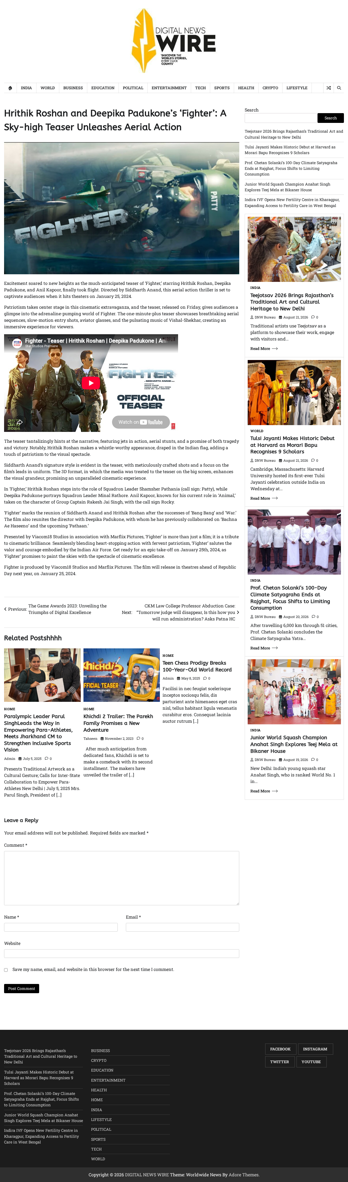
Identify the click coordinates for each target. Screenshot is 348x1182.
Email (133, 917)
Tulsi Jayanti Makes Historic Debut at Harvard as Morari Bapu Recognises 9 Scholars (292, 445)
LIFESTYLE (297, 87)
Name (11, 917)
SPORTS (222, 87)
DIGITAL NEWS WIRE (147, 1174)
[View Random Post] (329, 88)
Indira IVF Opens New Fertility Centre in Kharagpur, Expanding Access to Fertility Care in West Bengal (41, 1136)
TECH (200, 87)
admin (9, 758)
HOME (9, 709)
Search (252, 110)
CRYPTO (270, 87)
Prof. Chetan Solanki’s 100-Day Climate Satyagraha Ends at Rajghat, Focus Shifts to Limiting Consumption (291, 168)
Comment (15, 845)
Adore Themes (244, 1174)
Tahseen (90, 738)
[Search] (339, 88)
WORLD (48, 87)
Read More (260, 348)
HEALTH (246, 87)
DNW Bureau (265, 317)
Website (12, 943)
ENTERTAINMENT (169, 87)
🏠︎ (10, 87)
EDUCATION (102, 87)
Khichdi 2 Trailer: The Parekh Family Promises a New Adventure (118, 723)
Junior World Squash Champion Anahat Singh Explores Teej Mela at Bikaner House (294, 744)
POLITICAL (133, 87)
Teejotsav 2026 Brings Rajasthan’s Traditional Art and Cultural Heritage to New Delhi (292, 301)
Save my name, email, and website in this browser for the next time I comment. (93, 969)
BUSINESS (73, 87)
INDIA (26, 87)
